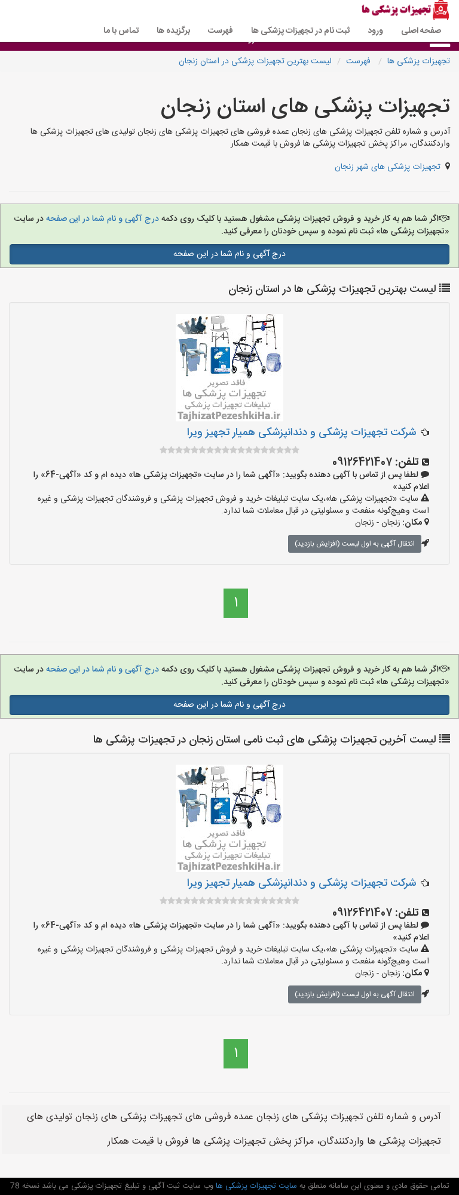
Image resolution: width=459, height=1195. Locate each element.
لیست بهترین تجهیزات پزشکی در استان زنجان (255, 61)
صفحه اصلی (421, 31)
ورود (375, 31)
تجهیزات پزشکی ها (418, 61)
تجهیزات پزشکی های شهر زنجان (387, 167)
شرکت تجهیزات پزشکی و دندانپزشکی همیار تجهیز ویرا (301, 433)
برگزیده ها (173, 31)
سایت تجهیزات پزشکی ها (255, 1186)
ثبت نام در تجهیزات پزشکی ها (300, 31)
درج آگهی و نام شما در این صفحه (101, 219)
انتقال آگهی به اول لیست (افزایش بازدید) (355, 544)
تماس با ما (121, 31)
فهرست (220, 31)
